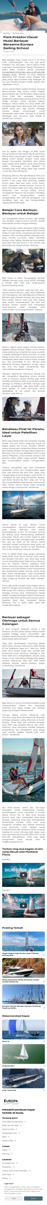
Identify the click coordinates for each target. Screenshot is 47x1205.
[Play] (23, 875)
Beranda (6, 33)
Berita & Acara (18, 33)
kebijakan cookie (15, 1193)
